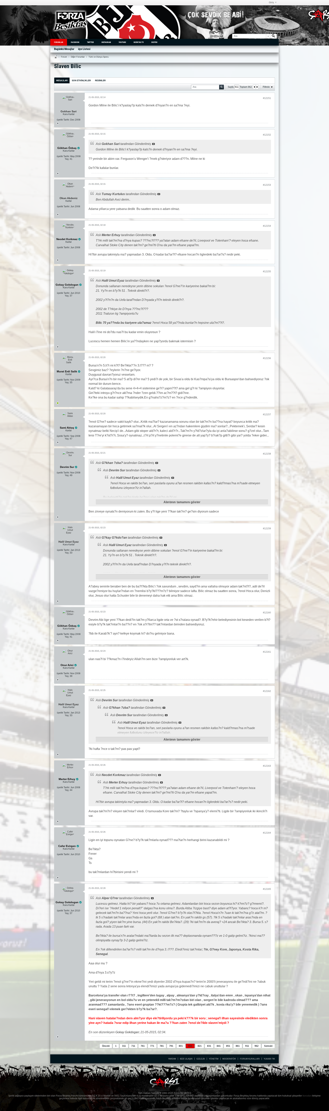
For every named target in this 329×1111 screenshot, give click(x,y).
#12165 (267, 889)
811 (190, 1046)
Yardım (172, 1059)
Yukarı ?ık (269, 1059)
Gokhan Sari (69, 111)
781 (162, 1046)
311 (124, 1046)
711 (133, 1046)
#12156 (267, 358)
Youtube (122, 42)
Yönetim (213, 1059)
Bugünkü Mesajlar (64, 49)
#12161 (267, 652)
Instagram (106, 42)
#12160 (267, 612)
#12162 (267, 691)
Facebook (75, 42)
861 (238, 1046)
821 (200, 1046)
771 (152, 1046)
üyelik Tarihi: (63, 119)
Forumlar (58, 42)
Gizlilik (200, 1059)
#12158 (267, 453)
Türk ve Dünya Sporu (99, 57)
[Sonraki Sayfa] (257, 87)
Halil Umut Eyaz (68, 541)
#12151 (267, 98)
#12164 (267, 832)
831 (209, 1046)
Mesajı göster (153, 144)
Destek (154, 42)
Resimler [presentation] (100, 80)
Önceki (106, 1046)
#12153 (267, 185)
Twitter (90, 42)
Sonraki (268, 1046)
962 (257, 1046)
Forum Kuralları (250, 1059)
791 (171, 1046)
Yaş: (67, 159)
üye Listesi (84, 49)
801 (181, 1046)
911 (247, 1046)
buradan (307, 1095)
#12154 (267, 226)
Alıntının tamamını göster (182, 502)
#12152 (267, 134)
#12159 (267, 528)
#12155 (267, 271)
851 (228, 1046)
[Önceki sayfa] (254, 87)
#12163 (267, 766)
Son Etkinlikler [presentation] (81, 80)
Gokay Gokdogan (127, 1032)
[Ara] (273, 36)
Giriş (271, 2)
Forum (64, 57)
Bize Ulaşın (186, 1059)
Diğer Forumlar (78, 57)
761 (143, 1046)
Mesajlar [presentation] (62, 80)
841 (219, 1046)
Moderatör (229, 1059)
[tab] (62, 80)
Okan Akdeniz (68, 198)
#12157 (267, 414)
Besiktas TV (139, 42)
